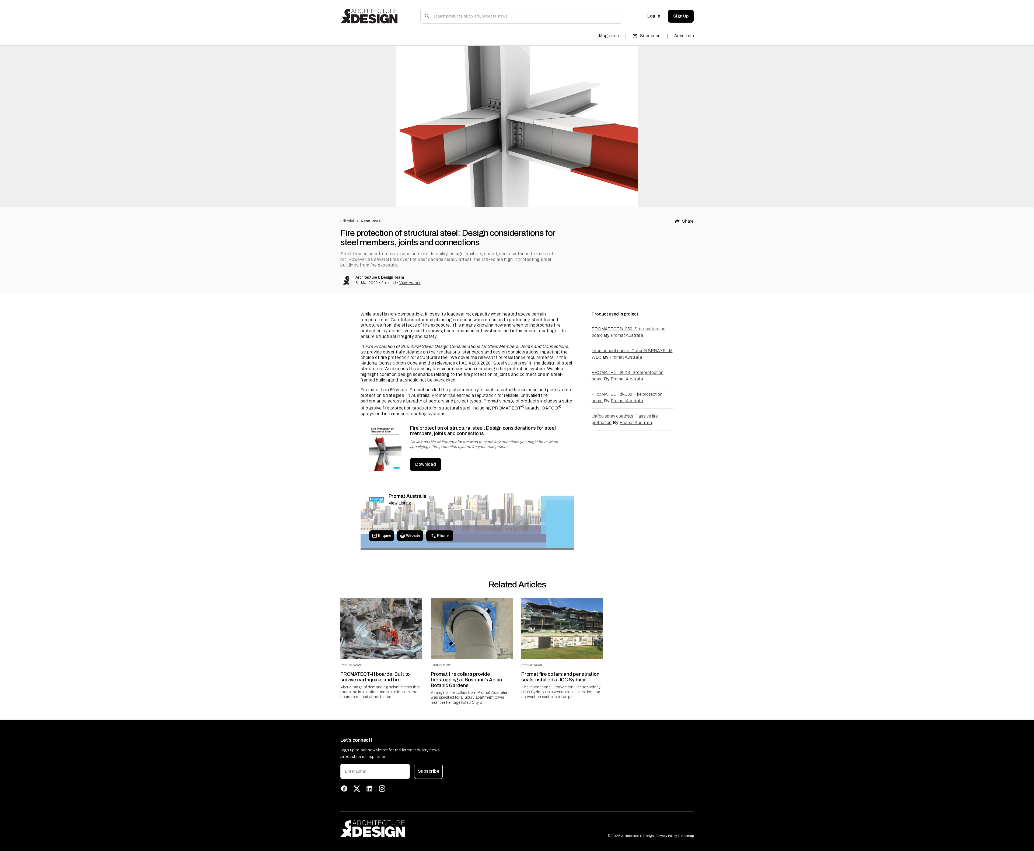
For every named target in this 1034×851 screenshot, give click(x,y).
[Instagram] (382, 788)
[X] (357, 788)
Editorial (347, 221)
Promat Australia (627, 335)
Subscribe (650, 35)
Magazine (609, 35)
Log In (653, 16)
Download (425, 464)
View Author (410, 283)
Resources (370, 221)
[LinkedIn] (369, 788)
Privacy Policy (666, 836)
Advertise (684, 35)
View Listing (400, 503)
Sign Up (681, 16)
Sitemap (687, 836)
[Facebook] (344, 788)
